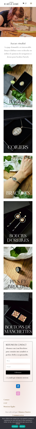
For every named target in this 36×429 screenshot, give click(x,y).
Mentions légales (9, 407)
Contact (6, 400)
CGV (5, 403)
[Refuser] (34, 423)
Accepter (14, 426)
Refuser (22, 426)
